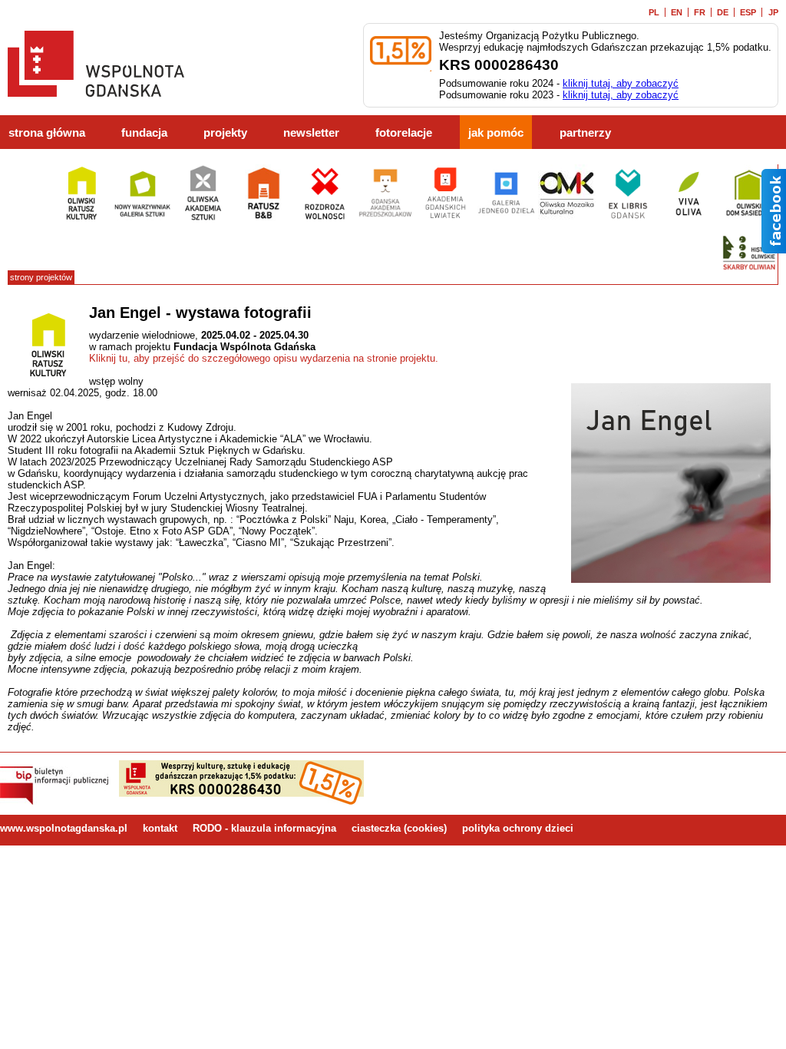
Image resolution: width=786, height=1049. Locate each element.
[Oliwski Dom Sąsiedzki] (749, 218)
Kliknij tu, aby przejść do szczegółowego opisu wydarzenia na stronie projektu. (263, 358)
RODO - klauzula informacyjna (264, 828)
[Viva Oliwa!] (688, 218)
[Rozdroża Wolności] (324, 218)
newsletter (311, 133)
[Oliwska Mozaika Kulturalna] (567, 218)
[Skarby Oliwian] (749, 278)
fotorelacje (403, 133)
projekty (225, 133)
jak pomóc (495, 133)
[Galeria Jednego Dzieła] (506, 218)
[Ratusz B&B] (263, 218)
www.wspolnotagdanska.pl (63, 828)
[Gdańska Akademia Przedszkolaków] (385, 218)
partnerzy (585, 133)
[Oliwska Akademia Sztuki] (203, 218)
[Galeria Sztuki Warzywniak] (142, 218)
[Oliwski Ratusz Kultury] (82, 218)
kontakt (160, 828)
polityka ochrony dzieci (517, 828)
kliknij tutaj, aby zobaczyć (621, 83)
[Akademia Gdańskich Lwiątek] (445, 218)
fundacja (144, 133)
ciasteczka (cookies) (399, 828)
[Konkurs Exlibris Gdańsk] (627, 218)
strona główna (46, 133)
